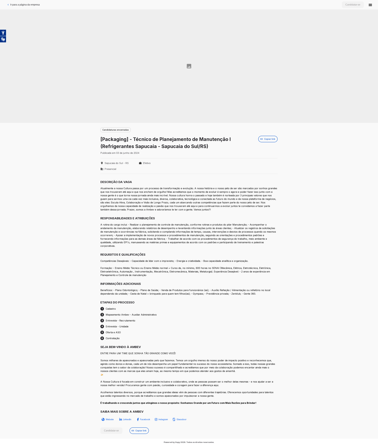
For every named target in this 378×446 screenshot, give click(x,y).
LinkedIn (127, 419)
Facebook (145, 419)
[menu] (370, 5)
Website (110, 419)
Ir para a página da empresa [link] (25, 4)
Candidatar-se (352, 4)
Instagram (163, 419)
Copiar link (269, 139)
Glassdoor (181, 419)
